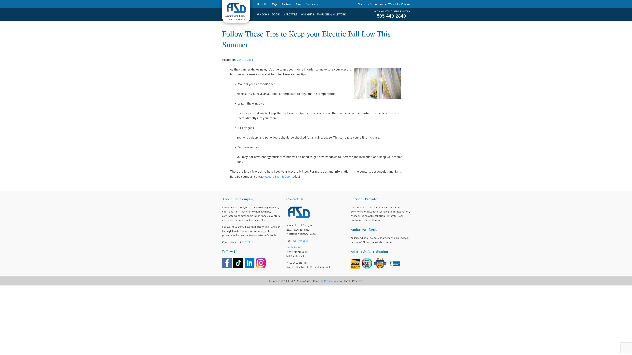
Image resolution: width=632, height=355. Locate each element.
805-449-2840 (391, 16)
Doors (276, 14)
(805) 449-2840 (299, 240)
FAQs (274, 4)
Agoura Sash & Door (278, 176)
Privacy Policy (331, 281)
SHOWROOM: (293, 247)
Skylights (307, 14)
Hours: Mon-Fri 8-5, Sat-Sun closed (391, 11)
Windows (263, 14)
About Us (262, 4)
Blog (298, 4)
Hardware (290, 14)
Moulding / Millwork (331, 14)
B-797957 (247, 242)
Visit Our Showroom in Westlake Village (384, 4)
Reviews (286, 4)
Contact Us (312, 4)
